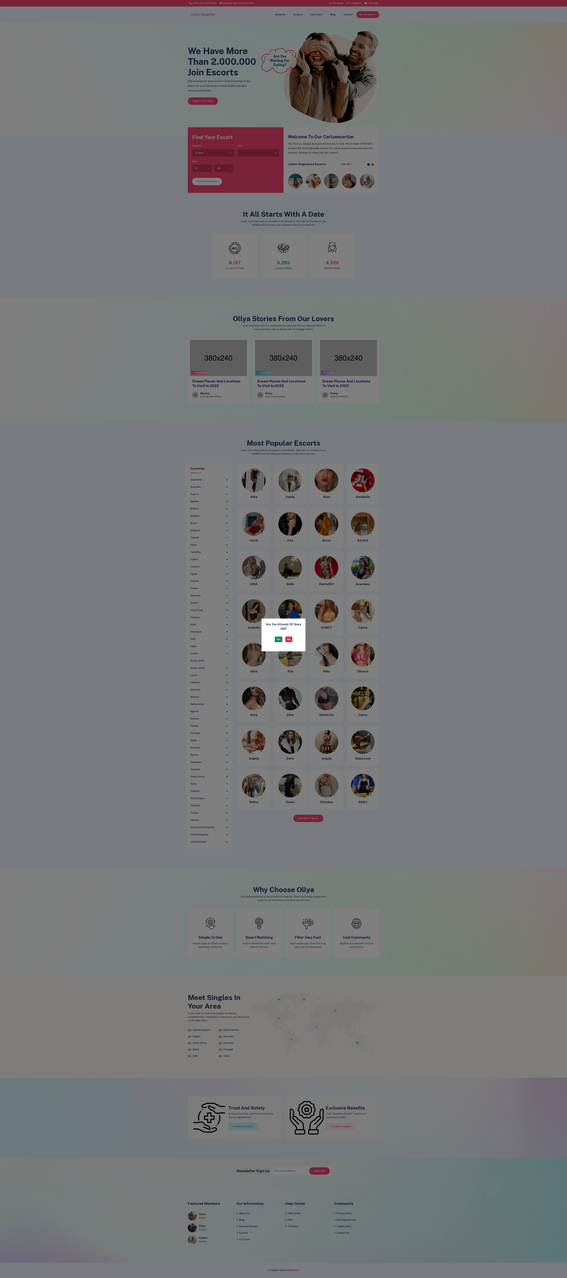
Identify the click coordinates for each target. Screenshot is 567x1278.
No (288, 639)
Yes (278, 639)
